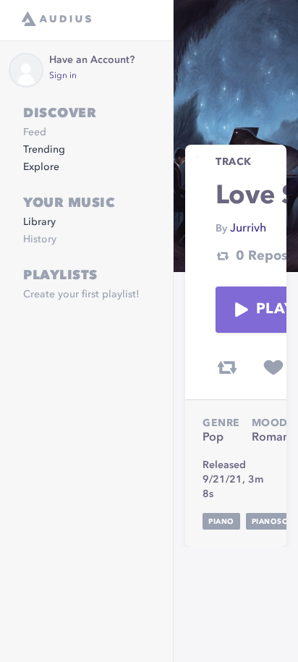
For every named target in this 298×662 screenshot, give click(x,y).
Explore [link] (41, 167)
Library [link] (39, 222)
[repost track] (227, 367)
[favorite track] (273, 367)
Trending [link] (44, 150)
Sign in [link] (63, 76)
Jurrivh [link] (248, 228)
